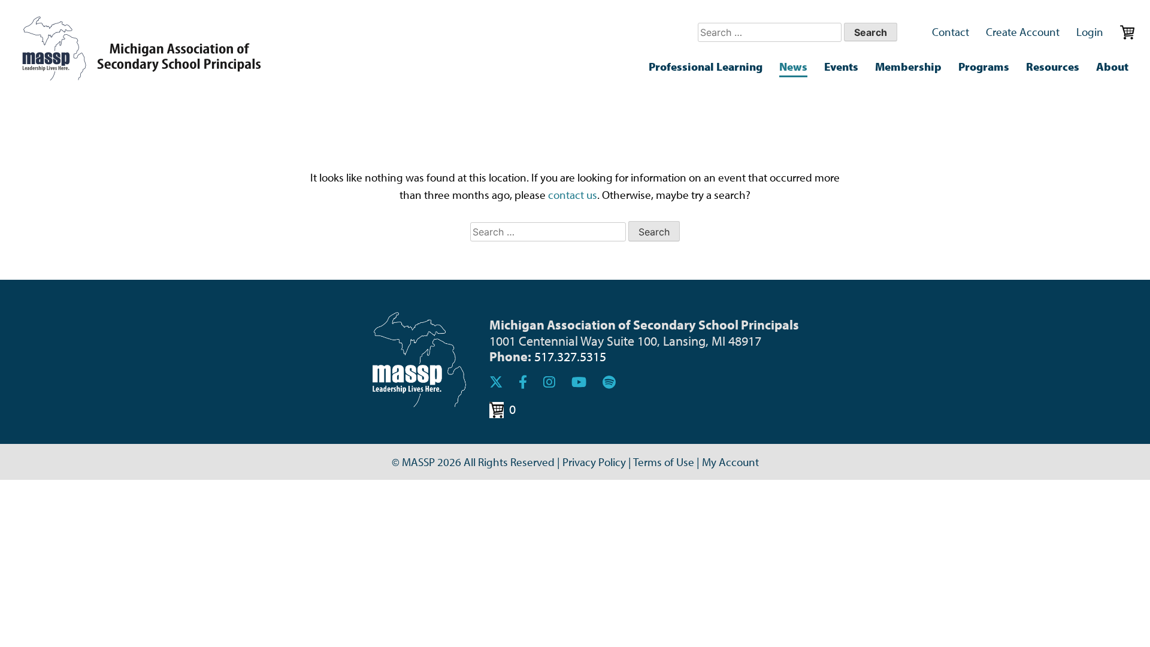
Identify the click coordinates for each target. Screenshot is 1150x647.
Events (841, 66)
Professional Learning (705, 66)
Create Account (1023, 32)
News (793, 66)
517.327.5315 (570, 356)
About (1112, 66)
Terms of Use (663, 462)
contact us (572, 195)
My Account (730, 462)
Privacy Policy (594, 462)
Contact (950, 32)
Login (1089, 32)
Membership (908, 66)
